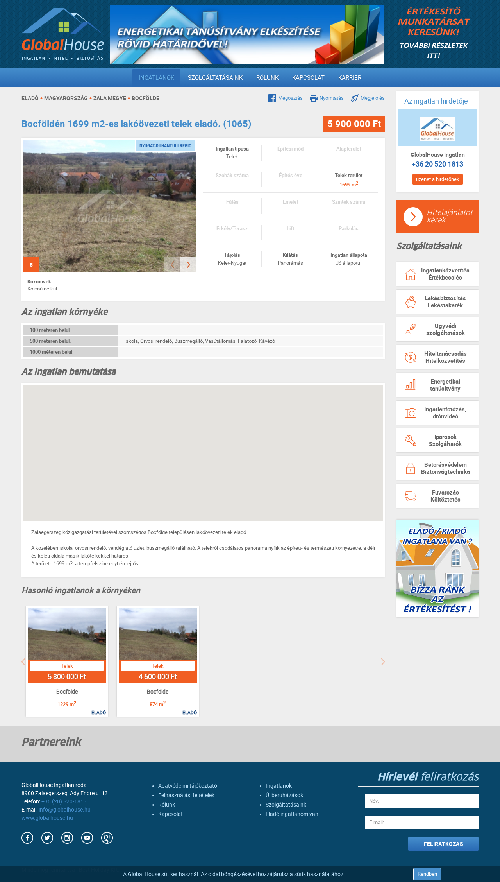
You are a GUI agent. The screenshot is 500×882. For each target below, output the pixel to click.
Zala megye (109, 98)
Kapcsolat (308, 77)
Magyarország (66, 98)
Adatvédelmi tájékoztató (187, 786)
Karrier (349, 77)
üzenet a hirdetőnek (437, 179)
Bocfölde (145, 98)
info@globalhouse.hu (65, 810)
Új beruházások (284, 795)
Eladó (30, 98)
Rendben (427, 874)
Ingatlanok (156, 77)
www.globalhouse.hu (47, 818)
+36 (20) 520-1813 (64, 801)
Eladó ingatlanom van (292, 814)
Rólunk (267, 77)
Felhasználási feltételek (186, 795)
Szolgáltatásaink (215, 77)
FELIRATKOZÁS (443, 844)
